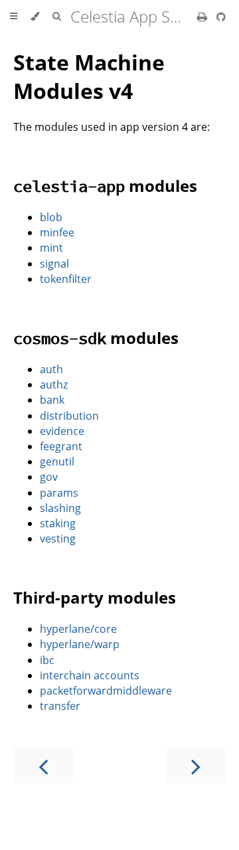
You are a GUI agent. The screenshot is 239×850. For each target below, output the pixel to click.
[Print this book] (203, 16)
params (59, 492)
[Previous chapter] (43, 765)
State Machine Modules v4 (89, 76)
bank (52, 399)
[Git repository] (221, 16)
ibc (47, 660)
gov (49, 476)
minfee (57, 232)
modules (105, 186)
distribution (69, 415)
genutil (57, 461)
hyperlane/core (78, 629)
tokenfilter (66, 279)
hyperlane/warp (80, 644)
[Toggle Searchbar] (56, 16)
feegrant (61, 446)
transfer (60, 706)
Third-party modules (94, 597)
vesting (58, 538)
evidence (62, 431)
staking (58, 523)
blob (51, 217)
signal (54, 263)
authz (54, 384)
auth (51, 369)
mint (51, 247)
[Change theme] (35, 16)
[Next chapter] (196, 765)
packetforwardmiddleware (106, 690)
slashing (60, 508)
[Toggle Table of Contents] (13, 16)
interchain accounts (89, 675)
